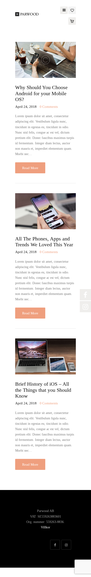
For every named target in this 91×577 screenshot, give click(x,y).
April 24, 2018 (26, 107)
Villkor (45, 527)
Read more (30, 168)
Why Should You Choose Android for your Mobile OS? (41, 93)
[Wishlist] (72, 10)
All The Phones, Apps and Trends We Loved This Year (44, 242)
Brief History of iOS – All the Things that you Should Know (43, 390)
